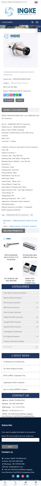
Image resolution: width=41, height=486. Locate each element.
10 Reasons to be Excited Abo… (14, 362)
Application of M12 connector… (14, 382)
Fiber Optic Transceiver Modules (15, 293)
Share (5, 484)
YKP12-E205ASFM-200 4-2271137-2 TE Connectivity (11, 257)
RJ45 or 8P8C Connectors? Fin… (15, 375)
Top (36, 484)
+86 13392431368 (18, 407)
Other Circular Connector (12, 312)
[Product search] (36, 347)
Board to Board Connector (13, 298)
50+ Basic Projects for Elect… (13, 369)
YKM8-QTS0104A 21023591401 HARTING (23, 226)
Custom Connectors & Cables (14, 341)
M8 (32, 215)
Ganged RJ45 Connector (12, 322)
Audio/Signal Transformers (13, 332)
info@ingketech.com (16, 410)
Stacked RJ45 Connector (12, 327)
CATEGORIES (7, 22)
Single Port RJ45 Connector (13, 317)
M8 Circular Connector (11, 307)
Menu (25, 484)
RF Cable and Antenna (11, 336)
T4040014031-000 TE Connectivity (17, 215)
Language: (31, 2)
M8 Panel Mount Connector (19, 83)
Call (15, 484)
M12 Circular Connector (12, 302)
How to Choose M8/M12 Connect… (16, 389)
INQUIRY (9, 100)
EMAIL (20, 100)
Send (10, 447)
